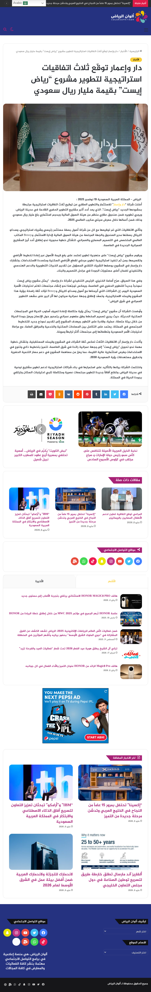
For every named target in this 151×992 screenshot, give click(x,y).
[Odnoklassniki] (59, 394)
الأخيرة (39, 581)
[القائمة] (146, 30)
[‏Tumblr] (96, 394)
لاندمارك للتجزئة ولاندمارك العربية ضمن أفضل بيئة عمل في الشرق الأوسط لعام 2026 (44, 880)
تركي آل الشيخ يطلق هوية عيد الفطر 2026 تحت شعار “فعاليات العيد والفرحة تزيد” (68, 648)
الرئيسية (134, 51)
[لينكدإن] (106, 394)
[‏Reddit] (78, 394)
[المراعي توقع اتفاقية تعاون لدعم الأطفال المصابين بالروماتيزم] (122, 499)
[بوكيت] (50, 394)
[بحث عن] (5, 30)
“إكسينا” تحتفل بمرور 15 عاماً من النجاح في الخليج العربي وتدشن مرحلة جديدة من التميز (77, 518)
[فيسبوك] (124, 394)
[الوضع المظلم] (12, 30)
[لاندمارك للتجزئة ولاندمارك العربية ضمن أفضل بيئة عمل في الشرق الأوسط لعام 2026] (41, 852)
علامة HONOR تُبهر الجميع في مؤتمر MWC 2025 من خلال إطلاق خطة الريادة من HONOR (63, 613)
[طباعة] (32, 394)
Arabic (18, 3)
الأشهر (112, 581)
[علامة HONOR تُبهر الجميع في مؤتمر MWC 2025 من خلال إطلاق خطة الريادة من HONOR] (131, 619)
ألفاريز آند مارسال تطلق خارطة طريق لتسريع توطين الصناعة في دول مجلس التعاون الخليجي (111, 880)
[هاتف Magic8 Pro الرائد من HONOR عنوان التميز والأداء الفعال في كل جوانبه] (131, 671)
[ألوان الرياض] (129, 17)
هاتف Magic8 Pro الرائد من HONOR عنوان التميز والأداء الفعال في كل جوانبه (71, 666)
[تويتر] (115, 394)
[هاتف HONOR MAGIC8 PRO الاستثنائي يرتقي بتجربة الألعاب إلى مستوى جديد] (131, 601)
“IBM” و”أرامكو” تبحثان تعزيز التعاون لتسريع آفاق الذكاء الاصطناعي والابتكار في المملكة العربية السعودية (30, 520)
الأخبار (123, 51)
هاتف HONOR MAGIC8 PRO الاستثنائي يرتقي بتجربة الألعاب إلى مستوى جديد (69, 596)
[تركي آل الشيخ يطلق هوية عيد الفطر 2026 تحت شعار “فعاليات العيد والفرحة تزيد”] (131, 654)
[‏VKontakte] (69, 394)
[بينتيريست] (87, 394)
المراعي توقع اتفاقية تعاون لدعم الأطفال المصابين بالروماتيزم (122, 516)
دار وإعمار (119, 204)
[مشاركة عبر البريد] (41, 394)
